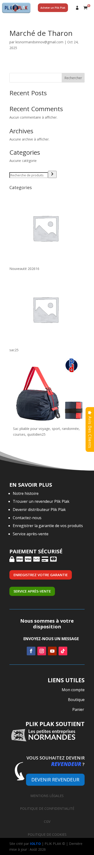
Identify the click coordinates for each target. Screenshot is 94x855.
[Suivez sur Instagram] (41, 651)
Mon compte (77, 8)
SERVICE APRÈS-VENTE (32, 591)
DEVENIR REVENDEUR (55, 779)
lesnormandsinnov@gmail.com (39, 42)
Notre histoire (26, 493)
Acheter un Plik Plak (52, 7)
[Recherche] (52, 174)
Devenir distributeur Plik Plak (39, 509)
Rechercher (73, 78)
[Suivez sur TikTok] (63, 651)
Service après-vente (30, 533)
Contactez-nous (27, 517)
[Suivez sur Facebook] (31, 651)
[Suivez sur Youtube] (52, 651)
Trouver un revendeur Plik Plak (41, 501)
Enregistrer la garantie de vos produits (48, 525)
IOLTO (35, 843)
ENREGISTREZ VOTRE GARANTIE (40, 574)
